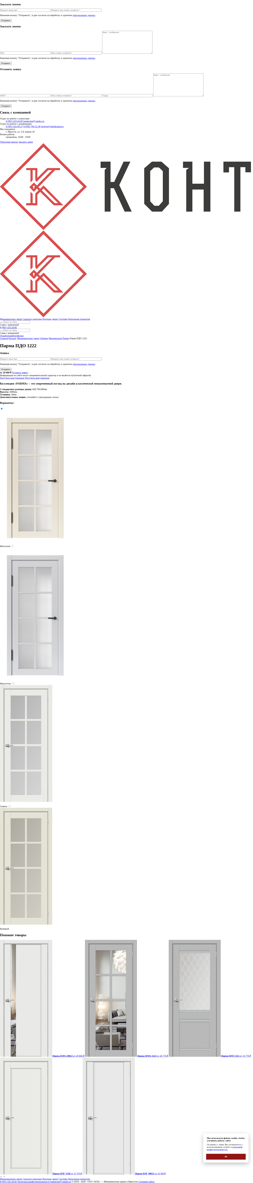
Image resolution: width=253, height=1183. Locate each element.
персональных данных (84, 15)
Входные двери (50, 319)
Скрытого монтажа (32, 319)
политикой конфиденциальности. (224, 1148)
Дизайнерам (6, 336)
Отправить (6, 20)
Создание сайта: (146, 1181)
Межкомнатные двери (11, 319)
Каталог (12, 338)
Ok (226, 1157)
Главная (4, 338)
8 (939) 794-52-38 (31, 126)
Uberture (44, 338)
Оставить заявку (20, 372)
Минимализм (55, 338)
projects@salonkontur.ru (52, 126)
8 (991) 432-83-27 (14, 126)
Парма (66, 338)
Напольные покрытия (79, 319)
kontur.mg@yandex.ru (33, 121)
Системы (62, 319)
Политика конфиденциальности (34, 1181)
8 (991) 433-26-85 (14, 121)
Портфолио (18, 336)
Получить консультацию (12, 378)
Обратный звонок (9, 142)
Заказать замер (25, 142)
